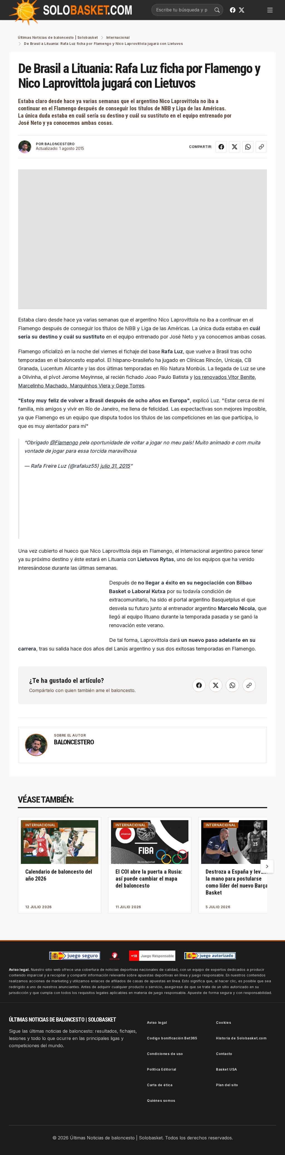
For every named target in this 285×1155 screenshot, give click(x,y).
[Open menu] (270, 10)
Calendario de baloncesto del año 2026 (58, 875)
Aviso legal (157, 1022)
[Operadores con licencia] (210, 955)
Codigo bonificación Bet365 (172, 1038)
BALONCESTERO (60, 144)
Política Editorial (161, 1069)
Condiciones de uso (165, 1054)
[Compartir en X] (234, 146)
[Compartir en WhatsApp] (248, 146)
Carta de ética (159, 1085)
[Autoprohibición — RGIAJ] (114, 955)
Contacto (224, 1054)
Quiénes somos (161, 1100)
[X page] (241, 10)
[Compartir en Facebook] (221, 146)
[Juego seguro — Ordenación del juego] (74, 956)
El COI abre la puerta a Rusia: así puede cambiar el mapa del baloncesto (149, 878)
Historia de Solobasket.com (241, 1038)
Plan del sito (227, 1085)
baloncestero (74, 742)
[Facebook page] (232, 10)
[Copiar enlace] (261, 146)
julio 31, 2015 (115, 466)
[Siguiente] (267, 866)
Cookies (223, 1022)
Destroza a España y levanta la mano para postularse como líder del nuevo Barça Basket (238, 882)
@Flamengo (64, 442)
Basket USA (226, 1069)
